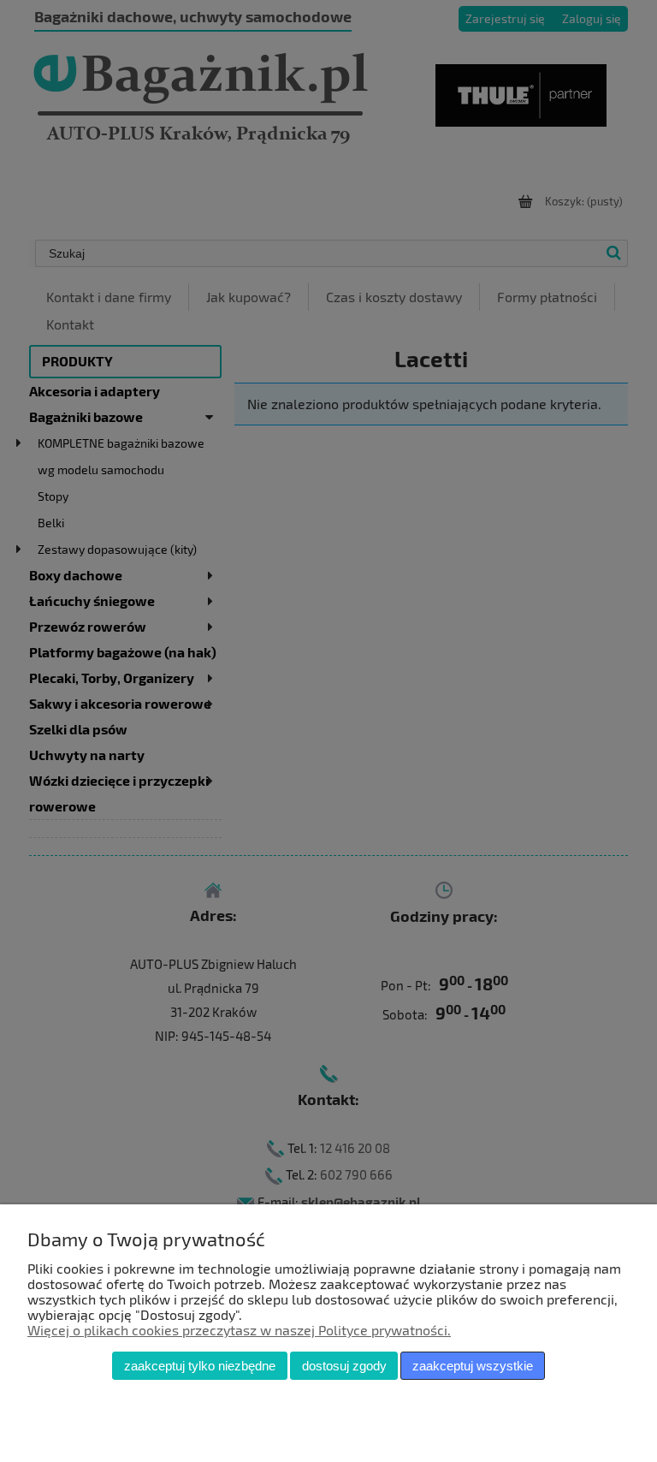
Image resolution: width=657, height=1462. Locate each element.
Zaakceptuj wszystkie (472, 1365)
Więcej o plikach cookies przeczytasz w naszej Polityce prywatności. (239, 1330)
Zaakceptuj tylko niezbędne (199, 1365)
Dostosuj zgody (344, 1365)
